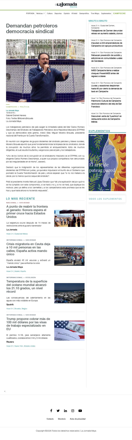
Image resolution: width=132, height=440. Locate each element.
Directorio (62, 419)
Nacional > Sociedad (18, 203)
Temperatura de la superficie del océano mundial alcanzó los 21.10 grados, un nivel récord (26, 286)
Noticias (39, 13)
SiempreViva (84, 13)
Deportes (58, 13)
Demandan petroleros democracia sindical (31, 28)
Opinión (67, 13)
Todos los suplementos (105, 198)
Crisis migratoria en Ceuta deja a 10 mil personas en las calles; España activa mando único (28, 249)
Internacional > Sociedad (21, 240)
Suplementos (106, 13)
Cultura (49, 13)
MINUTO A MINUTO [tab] (98, 21)
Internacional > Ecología (21, 277)
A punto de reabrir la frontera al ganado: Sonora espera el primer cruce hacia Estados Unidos (27, 212)
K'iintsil (74, 13)
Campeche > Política (17, 107)
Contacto (50, 419)
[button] (91, 162)
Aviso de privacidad (77, 419)
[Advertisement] (45, 369)
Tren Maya (95, 13)
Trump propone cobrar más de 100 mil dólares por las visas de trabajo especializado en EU (28, 324)
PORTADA (30, 13)
